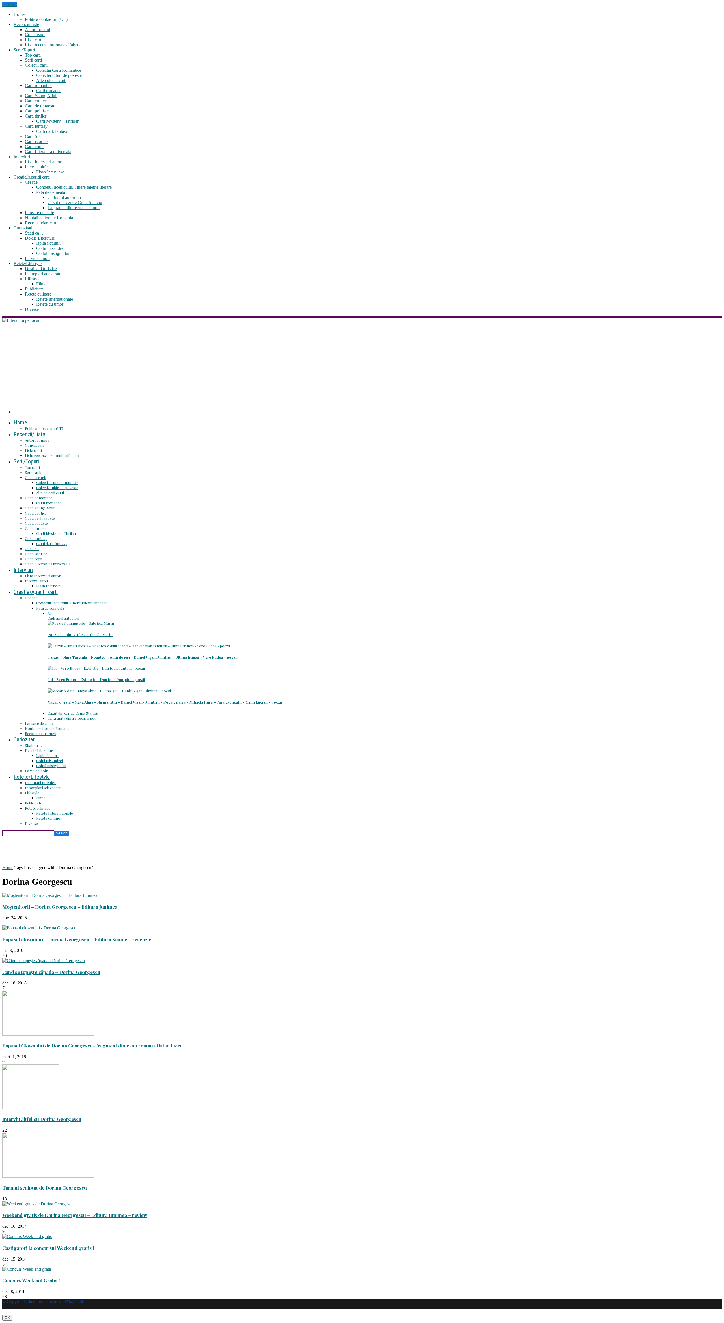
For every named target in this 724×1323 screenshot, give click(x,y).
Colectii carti (36, 65)
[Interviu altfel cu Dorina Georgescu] (30, 1107)
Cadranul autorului (64, 197)
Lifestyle (32, 278)
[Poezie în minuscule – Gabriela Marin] (81, 623)
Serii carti (33, 60)
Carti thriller (35, 116)
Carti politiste (37, 111)
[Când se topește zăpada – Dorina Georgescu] (43, 960)
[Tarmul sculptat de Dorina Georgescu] (48, 1176)
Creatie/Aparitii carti (32, 177)
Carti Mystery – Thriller (57, 121)
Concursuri (35, 34)
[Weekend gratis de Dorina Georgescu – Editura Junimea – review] (38, 1203)
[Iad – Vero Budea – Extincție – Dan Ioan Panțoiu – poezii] (96, 668)
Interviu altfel (37, 166)
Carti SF (32, 136)
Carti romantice (38, 85)
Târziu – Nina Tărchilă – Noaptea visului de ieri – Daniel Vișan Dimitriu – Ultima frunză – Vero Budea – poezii (143, 657)
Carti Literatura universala (48, 151)
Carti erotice (36, 100)
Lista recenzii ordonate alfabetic (53, 44)
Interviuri (22, 156)
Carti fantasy (36, 126)
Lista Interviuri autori (44, 161)
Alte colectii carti (51, 80)
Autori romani (37, 29)
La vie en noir (37, 258)
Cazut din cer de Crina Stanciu (75, 202)
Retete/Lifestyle (28, 263)
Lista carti (33, 39)
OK (7, 1318)
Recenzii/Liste (26, 24)
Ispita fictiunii (48, 243)
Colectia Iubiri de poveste (59, 75)
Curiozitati (23, 227)
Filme (41, 283)
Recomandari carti (41, 222)
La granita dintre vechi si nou (74, 207)
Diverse (32, 309)
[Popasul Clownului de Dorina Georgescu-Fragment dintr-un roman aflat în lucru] (48, 1034)
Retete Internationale (54, 299)
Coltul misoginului (52, 253)
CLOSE (9, 4)
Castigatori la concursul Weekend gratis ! (48, 1248)
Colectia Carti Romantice (58, 70)
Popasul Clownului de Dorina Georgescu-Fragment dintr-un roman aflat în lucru (92, 1045)
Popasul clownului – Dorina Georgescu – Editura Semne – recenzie (76, 939)
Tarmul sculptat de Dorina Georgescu (44, 1188)
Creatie (31, 182)
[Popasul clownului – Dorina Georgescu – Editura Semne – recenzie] (39, 927)
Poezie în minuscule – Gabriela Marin (80, 634)
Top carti (33, 55)
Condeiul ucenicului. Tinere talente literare (74, 187)
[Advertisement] (362, 365)
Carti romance (48, 90)
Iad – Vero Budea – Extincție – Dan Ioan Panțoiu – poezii (96, 679)
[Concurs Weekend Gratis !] (27, 1269)
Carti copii (34, 146)
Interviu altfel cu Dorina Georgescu (41, 1119)
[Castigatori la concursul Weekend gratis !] (27, 1236)
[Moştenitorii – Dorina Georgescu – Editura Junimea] (49, 895)
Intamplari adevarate (43, 273)
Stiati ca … (35, 233)
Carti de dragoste (40, 105)
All (49, 613)
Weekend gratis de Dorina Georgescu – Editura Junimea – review (74, 1215)
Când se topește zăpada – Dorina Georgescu (51, 972)
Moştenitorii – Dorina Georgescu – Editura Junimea (59, 907)
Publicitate (34, 289)
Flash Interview (50, 172)
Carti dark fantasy (52, 131)
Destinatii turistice (41, 268)
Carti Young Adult (41, 95)
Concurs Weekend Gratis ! (31, 1280)
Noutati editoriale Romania (49, 217)
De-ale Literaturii (40, 238)
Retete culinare (38, 294)
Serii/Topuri (24, 49)
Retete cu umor (49, 304)
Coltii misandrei (50, 248)
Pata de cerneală (50, 192)
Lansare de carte (39, 212)
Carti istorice (36, 141)
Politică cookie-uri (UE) (46, 19)
